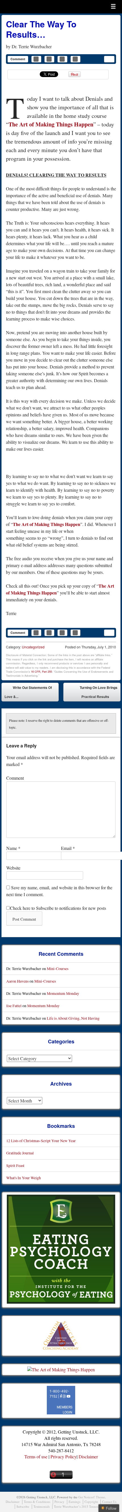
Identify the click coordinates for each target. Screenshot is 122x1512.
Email (68, 848)
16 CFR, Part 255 (41, 672)
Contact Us (109, 1501)
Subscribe (22, 1506)
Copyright (91, 1501)
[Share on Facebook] (36, 59)
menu (113, 6)
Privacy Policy (64, 1456)
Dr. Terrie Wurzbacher (32, 46)
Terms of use (35, 1456)
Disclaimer (88, 1456)
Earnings (74, 1501)
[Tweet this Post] (49, 59)
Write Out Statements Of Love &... (28, 692)
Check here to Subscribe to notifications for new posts (58, 908)
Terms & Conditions (37, 1501)
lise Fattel (14, 1005)
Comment (17, 59)
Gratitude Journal (20, 1153)
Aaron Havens (17, 981)
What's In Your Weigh (23, 1177)
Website (13, 868)
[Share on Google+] (75, 59)
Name (13, 848)
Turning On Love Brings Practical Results (98, 693)
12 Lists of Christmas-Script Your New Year (41, 1140)
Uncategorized (33, 646)
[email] (109, 59)
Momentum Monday (63, 993)
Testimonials (41, 1506)
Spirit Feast (15, 1165)
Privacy (59, 1501)
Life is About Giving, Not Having (73, 1018)
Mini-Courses (57, 968)
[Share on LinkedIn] (62, 59)
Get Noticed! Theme (91, 1497)
